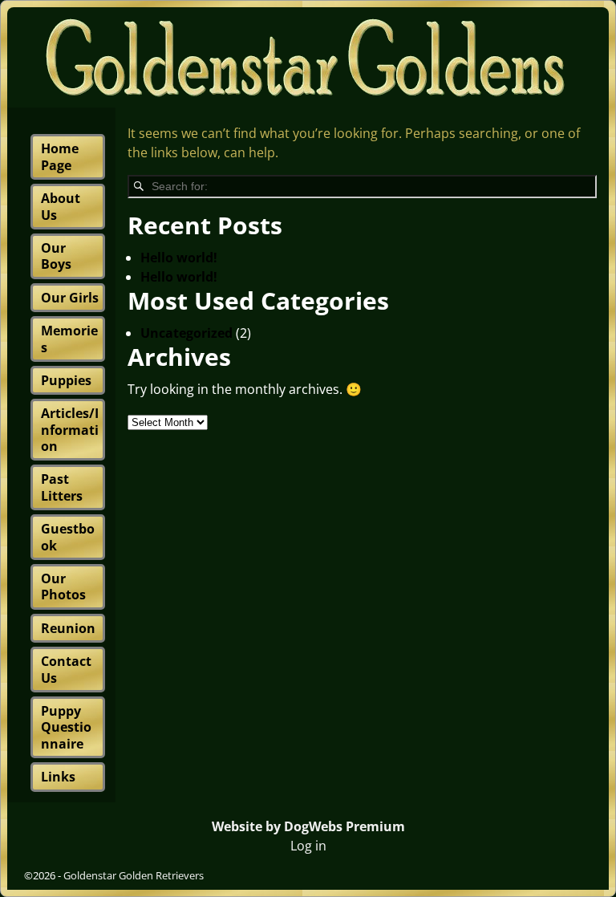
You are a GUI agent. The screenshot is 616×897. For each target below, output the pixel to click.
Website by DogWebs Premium (308, 826)
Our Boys (56, 256)
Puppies (66, 380)
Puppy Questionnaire (66, 727)
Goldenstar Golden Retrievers (133, 875)
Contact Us (66, 669)
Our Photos (63, 586)
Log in (308, 845)
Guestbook (68, 537)
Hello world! (178, 257)
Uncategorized (186, 333)
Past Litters (62, 487)
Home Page (60, 156)
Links (58, 776)
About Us (60, 206)
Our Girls (70, 297)
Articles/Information (70, 429)
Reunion (68, 628)
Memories (69, 338)
